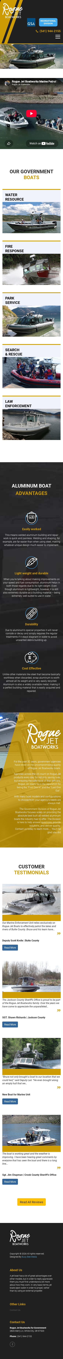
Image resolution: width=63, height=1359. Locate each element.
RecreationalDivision (48, 22)
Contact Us (15, 1310)
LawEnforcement (18, 403)
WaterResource (14, 197)
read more (10, 216)
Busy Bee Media (29, 1256)
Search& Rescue (13, 352)
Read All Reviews (31, 1202)
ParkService (12, 300)
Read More (10, 947)
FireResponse (14, 248)
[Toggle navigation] (57, 36)
